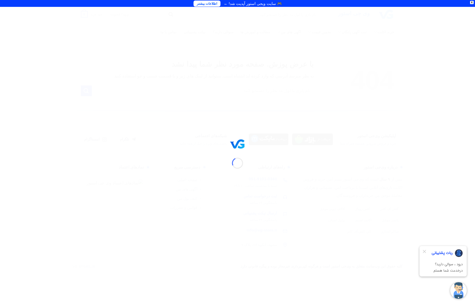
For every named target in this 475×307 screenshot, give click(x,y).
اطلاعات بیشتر (207, 3)
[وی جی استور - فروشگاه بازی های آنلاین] (237, 143)
